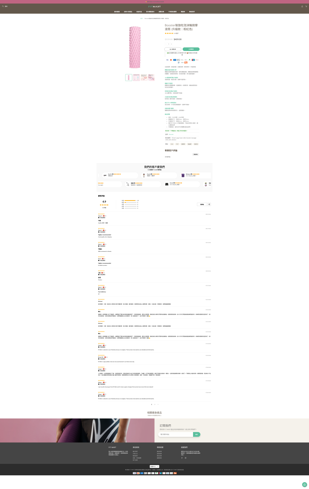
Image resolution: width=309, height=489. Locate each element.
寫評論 (202, 204)
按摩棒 (183, 144)
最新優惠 (117, 11)
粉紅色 (196, 144)
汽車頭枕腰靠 (172, 11)
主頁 (141, 18)
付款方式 (135, 453)
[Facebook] (181, 458)
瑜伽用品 (139, 11)
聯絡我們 (192, 11)
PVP (177, 144)
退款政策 (159, 453)
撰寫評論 (196, 154)
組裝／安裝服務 (137, 458)
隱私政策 (159, 455)
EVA (172, 144)
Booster (171, 134)
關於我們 (135, 451)
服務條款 (159, 458)
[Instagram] (185, 458)
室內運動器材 (150, 11)
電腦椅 (183, 11)
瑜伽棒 (189, 144)
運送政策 (159, 451)
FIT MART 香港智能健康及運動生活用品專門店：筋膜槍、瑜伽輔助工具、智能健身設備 (149, 469)
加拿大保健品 (128, 11)
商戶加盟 (135, 460)
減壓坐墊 (161, 11)
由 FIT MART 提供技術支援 (177, 469)
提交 (196, 434)
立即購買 (191, 49)
